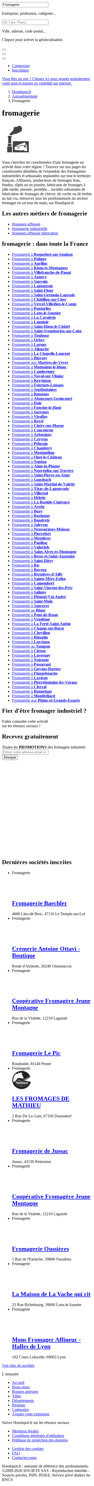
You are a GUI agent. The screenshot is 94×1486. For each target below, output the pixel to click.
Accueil (18, 1382)
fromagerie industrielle (29, 228)
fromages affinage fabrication (35, 233)
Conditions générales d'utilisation (38, 1435)
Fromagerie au (29, 610)
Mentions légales (25, 1431)
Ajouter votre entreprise (30, 1414)
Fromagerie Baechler (39, 903)
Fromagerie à (42, 254)
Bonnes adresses (25, 1391)
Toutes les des (43, 747)
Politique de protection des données (40, 1440)
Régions (18, 1405)
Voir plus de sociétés (18, 1365)
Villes (16, 1396)
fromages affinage (26, 224)
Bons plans (21, 1387)
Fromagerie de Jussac (40, 1151)
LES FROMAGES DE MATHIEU (40, 1102)
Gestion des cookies (28, 1448)
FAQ (16, 1453)
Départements (23, 1400)
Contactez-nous (24, 1457)
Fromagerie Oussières (40, 1249)
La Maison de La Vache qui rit (51, 1294)
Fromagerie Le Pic (36, 1053)
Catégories (20, 1409)
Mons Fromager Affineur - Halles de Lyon (46, 1343)
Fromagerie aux (40, 362)
